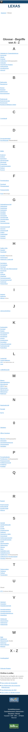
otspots (2, 274)
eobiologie (3, 208)
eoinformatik (4, 217)
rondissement (4, 68)
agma (2, 380)
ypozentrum (4, 283)
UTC (1, 591)
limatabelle (3, 334)
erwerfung (3, 615)
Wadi (1, 637)
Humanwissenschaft (6, 280)
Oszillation (3, 446)
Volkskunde (3, 619)
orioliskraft (3, 118)
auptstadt (3, 252)
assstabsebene (5, 382)
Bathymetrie (3, 82)
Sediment (3, 532)
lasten (2, 331)
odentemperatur (5, 101)
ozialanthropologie (5, 539)
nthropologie (4, 66)
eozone (2, 228)
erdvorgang (4, 257)
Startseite (3, 13)
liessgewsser (4, 186)
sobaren (2, 294)
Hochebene (3, 263)
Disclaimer (11, 713)
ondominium (4, 340)
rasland (2, 236)
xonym (2, 170)
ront (1, 193)
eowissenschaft (5, 227)
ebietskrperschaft (5, 204)
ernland (2, 329)
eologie (2, 221)
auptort (2, 250)
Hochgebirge (3, 265)
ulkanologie (4, 624)
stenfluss (3, 347)
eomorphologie (5, 223)
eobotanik (3, 210)
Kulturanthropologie (5, 344)
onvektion (3, 342)
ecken (2, 88)
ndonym (3, 155)
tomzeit (2, 70)
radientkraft (3, 234)
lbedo (2, 57)
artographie (3, 327)
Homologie (3, 270)
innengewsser (5, 93)
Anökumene (3, 61)
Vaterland (3, 602)
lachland (3, 184)
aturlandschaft (4, 405)
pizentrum (3, 158)
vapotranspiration (5, 166)
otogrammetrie (4, 190)
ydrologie (3, 282)
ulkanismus (3, 622)
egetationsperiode (5, 605)
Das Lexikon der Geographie (9, 683)
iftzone (2, 510)
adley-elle (3, 248)
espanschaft (4, 230)
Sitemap (17, 713)
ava (1, 364)
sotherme (3, 296)
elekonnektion (4, 569)
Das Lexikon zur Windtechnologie (10, 692)
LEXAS (14, 6)
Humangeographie (5, 278)
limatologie (3, 336)
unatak (2, 409)
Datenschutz (19, 711)
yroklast (2, 466)
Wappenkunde (4, 641)
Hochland (3, 267)
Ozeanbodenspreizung (6, 442)
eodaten (3, 213)
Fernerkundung (4, 180)
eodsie (3, 212)
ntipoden (3, 62)
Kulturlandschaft (4, 346)
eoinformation (4, 219)
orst (1, 272)
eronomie (3, 55)
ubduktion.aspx (5, 551)
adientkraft (5, 138)
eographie (3, 215)
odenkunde (3, 99)
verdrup (2, 558)
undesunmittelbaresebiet (8, 104)
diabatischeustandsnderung (9, 53)
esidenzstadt (4, 508)
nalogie (2, 59)
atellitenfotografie (5, 524)
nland (2, 238)
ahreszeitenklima (5, 311)
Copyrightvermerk (9, 711)
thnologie (3, 162)
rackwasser (3, 102)
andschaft (3, 358)
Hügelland (3, 276)
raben (2, 232)
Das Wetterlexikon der (8, 690)
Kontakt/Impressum (14, 709)
